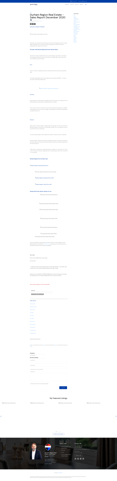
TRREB (31, 346)
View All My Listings (58, 434)
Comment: (32, 371)
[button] (56, 431)
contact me (46, 244)
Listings (66, 4)
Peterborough (76, 31)
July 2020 (31, 312)
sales (34, 22)
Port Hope (76, 33)
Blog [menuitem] (76, 4)
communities (76, 19)
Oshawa (75, 30)
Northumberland (77, 29)
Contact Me (78, 455)
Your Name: (32, 360)
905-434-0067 (48, 462)
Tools (71, 4)
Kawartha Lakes (77, 26)
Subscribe (33, 290)
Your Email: (32, 365)
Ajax (74, 16)
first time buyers (77, 24)
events (75, 23)
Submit (63, 387)
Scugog (75, 38)
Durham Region (77, 22)
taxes (75, 39)
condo (75, 20)
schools (75, 37)
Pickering (75, 32)
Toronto (75, 40)
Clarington (76, 18)
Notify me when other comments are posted (39, 383)
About (81, 4)
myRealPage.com (60, 472)
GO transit (76, 25)
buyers (75, 17)
